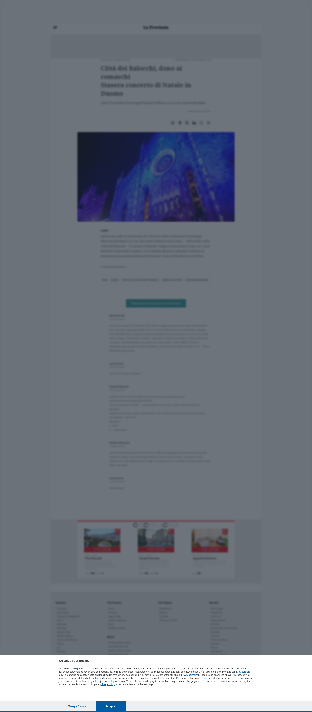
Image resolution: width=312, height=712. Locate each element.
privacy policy (107, 684)
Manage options (77, 706)
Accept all (111, 706)
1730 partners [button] (78, 668)
